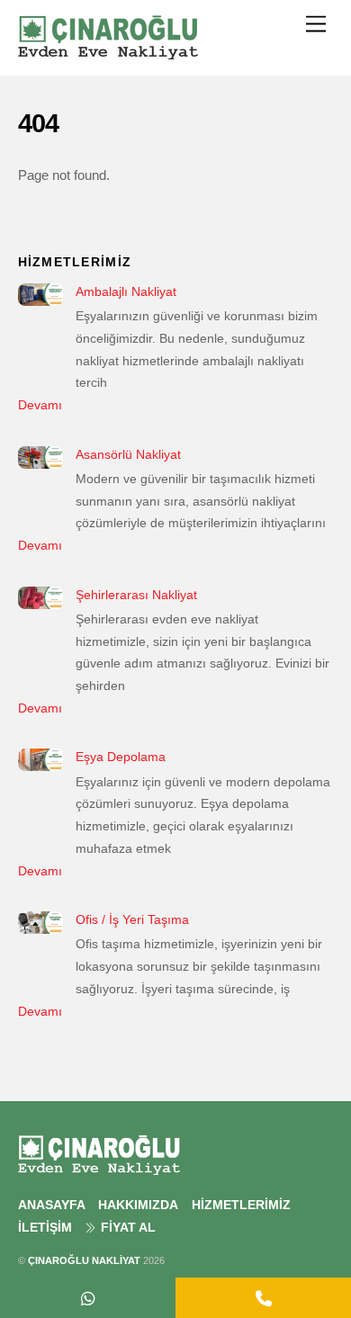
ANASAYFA (52, 1205)
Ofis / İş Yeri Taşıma (132, 919)
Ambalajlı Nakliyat (126, 291)
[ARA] (263, 1298)
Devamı (40, 405)
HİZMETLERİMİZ (241, 1205)
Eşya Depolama (121, 756)
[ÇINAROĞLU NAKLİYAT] (108, 52)
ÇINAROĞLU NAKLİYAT (84, 1260)
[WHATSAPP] (88, 1298)
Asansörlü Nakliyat (128, 454)
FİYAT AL (126, 1227)
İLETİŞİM (45, 1227)
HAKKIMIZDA (138, 1205)
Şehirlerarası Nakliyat (136, 594)
